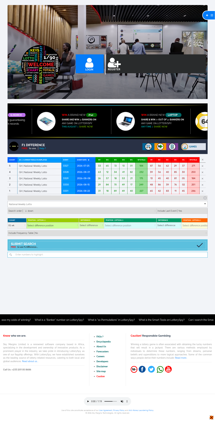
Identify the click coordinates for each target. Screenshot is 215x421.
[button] (108, 204)
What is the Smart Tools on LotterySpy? (146, 319)
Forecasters (102, 351)
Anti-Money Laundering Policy (141, 410)
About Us (101, 346)
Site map (101, 371)
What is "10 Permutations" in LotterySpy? (95, 319)
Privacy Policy (118, 410)
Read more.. (181, 357)
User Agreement (105, 410)
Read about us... (30, 361)
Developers (102, 361)
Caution (100, 376)
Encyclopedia (103, 341)
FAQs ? (99, 336)
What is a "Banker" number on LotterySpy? (44, 319)
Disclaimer (102, 366)
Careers (100, 356)
